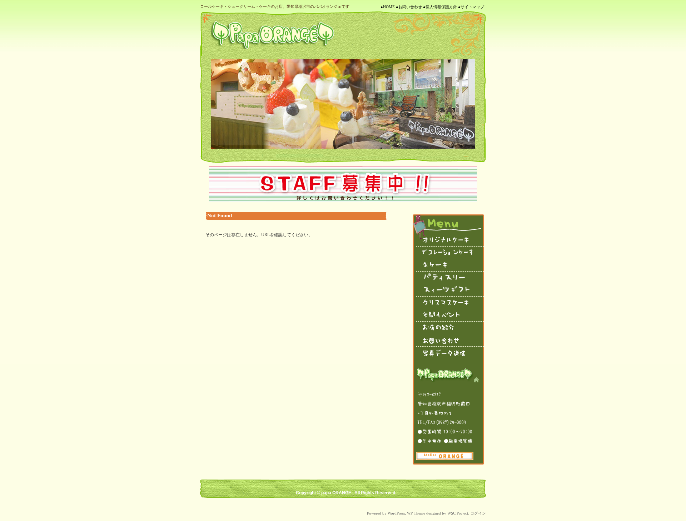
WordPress (396, 513)
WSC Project (457, 513)
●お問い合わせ (409, 7)
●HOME (388, 7)
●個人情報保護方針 (440, 7)
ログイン (478, 513)
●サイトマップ (471, 7)
